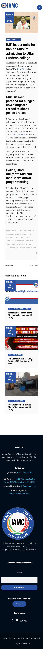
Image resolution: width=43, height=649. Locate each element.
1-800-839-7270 (24, 472)
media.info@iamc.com (19, 493)
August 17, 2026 (10, 285)
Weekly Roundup (16, 401)
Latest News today (27, 247)
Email (19, 572)
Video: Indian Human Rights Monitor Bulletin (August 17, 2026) (20, 315)
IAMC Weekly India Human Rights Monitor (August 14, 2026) (19, 407)
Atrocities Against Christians (20, 231)
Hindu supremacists (15, 241)
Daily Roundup (13, 39)
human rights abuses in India (19, 244)
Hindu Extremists (24, 237)
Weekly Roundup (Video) (19, 309)
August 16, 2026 (10, 331)
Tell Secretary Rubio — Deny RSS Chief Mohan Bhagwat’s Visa (20, 361)
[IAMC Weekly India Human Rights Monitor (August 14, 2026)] (21, 384)
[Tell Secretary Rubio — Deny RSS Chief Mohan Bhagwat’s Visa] (21, 338)
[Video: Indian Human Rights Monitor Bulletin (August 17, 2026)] (21, 292)
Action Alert (15, 355)
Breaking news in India (16, 234)
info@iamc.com (28, 486)
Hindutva (29, 241)
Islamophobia (12, 247)
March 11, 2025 (9, 17)
